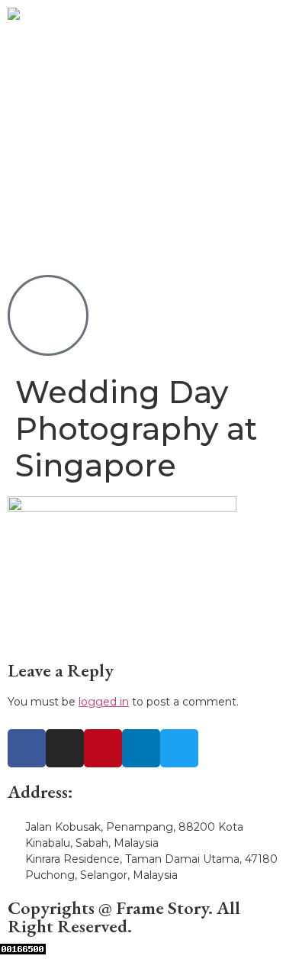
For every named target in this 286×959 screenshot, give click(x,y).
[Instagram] (65, 748)
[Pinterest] (103, 748)
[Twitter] (179, 748)
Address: (40, 791)
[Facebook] (27, 748)
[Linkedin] (141, 748)
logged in (104, 702)
